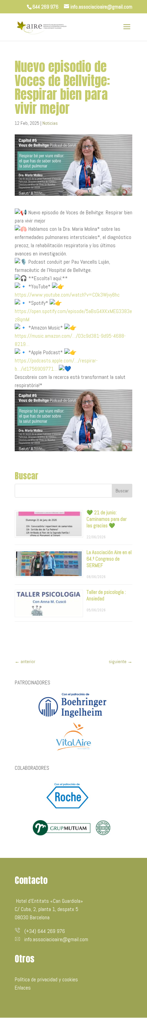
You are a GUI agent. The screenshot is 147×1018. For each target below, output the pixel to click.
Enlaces (23, 987)
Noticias (50, 123)
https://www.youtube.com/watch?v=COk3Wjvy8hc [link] (67, 294)
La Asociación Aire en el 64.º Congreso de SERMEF (109, 558)
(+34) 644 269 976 (44, 931)
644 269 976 (45, 6)
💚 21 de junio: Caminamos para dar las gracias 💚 (106, 519)
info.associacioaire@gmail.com (56, 939)
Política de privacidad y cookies (46, 979)
